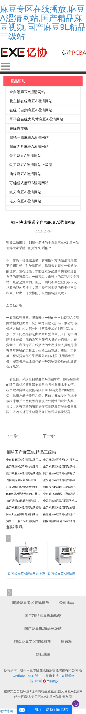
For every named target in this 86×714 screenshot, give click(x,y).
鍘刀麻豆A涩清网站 (25, 192)
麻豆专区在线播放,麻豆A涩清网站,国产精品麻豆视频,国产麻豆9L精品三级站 (43, 22)
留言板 (66, 641)
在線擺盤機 (18, 128)
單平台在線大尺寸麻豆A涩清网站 (36, 119)
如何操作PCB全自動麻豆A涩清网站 (61, 487)
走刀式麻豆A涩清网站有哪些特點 (61, 507)
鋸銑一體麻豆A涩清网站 (29, 137)
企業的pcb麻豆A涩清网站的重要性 (61, 500)
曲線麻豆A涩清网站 (25, 174)
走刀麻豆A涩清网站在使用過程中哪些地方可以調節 (24, 466)
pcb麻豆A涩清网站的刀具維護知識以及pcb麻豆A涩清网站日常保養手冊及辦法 (24, 493)
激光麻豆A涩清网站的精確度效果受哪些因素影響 (61, 480)
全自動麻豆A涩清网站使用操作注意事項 (24, 459)
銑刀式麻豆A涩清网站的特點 (23, 473)
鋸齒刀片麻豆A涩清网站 (29, 146)
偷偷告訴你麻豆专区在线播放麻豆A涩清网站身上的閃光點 (24, 480)
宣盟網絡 (68, 676)
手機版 (53, 681)
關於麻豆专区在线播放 (30, 602)
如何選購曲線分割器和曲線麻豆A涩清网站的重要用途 (24, 500)
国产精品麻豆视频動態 (43, 615)
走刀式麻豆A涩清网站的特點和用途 (61, 466)
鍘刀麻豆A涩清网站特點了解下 (61, 473)
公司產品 (66, 602)
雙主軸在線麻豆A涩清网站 (30, 101)
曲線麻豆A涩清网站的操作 (59, 514)
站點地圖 (43, 654)
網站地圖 (6, 711)
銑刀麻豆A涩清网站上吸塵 (30, 165)
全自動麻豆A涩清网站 (27, 92)
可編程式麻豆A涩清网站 (29, 183)
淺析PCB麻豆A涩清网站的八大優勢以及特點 (24, 521)
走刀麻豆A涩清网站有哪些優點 (61, 459)
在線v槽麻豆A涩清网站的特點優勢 (24, 487)
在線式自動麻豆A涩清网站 (30, 110)
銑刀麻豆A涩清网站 (25, 156)
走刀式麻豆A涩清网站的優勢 (23, 507)
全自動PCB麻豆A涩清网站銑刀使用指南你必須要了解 (61, 493)
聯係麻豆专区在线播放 (32, 641)
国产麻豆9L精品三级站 (43, 628)
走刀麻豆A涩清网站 (25, 201)
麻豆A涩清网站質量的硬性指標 (24, 514)
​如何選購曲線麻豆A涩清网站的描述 (61, 521)
